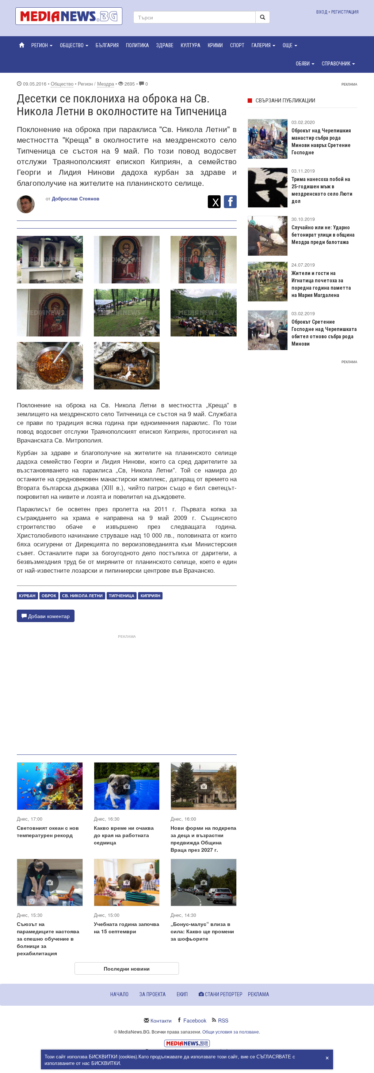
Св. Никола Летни (82, 595)
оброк (49, 595)
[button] (42, 45)
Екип (182, 994)
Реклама (258, 994)
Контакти (161, 1020)
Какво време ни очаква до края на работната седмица (124, 835)
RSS (223, 1020)
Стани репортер (223, 994)
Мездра (105, 83)
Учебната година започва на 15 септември (126, 927)
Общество (62, 83)
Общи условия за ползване (230, 1031)
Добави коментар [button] (48, 616)
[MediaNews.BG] (68, 16)
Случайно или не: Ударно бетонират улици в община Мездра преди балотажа (323, 235)
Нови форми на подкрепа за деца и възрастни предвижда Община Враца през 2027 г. (203, 838)
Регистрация (345, 12)
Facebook (194, 1020)
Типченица (121, 595)
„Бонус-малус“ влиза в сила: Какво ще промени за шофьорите (202, 931)
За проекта (153, 994)
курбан (27, 595)
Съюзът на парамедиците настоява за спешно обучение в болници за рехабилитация (48, 938)
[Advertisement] (127, 691)
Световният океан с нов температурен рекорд (48, 831)
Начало (119, 994)
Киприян (150, 595)
